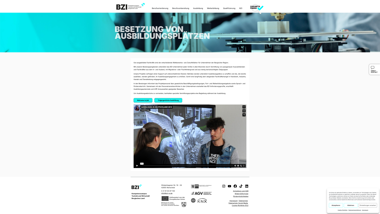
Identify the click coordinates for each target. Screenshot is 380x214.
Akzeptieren (336, 205)
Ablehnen (350, 205)
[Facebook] (235, 186)
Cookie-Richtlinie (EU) (240, 205)
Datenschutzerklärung (354, 210)
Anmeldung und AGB (240, 191)
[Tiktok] (241, 186)
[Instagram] (223, 186)
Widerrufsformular (241, 194)
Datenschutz (243, 201)
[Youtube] (229, 186)
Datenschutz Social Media (238, 203)
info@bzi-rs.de (166, 193)
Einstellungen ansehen (368, 205)
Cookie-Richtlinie (342, 210)
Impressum (365, 210)
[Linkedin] (246, 186)
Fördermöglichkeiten (240, 196)
